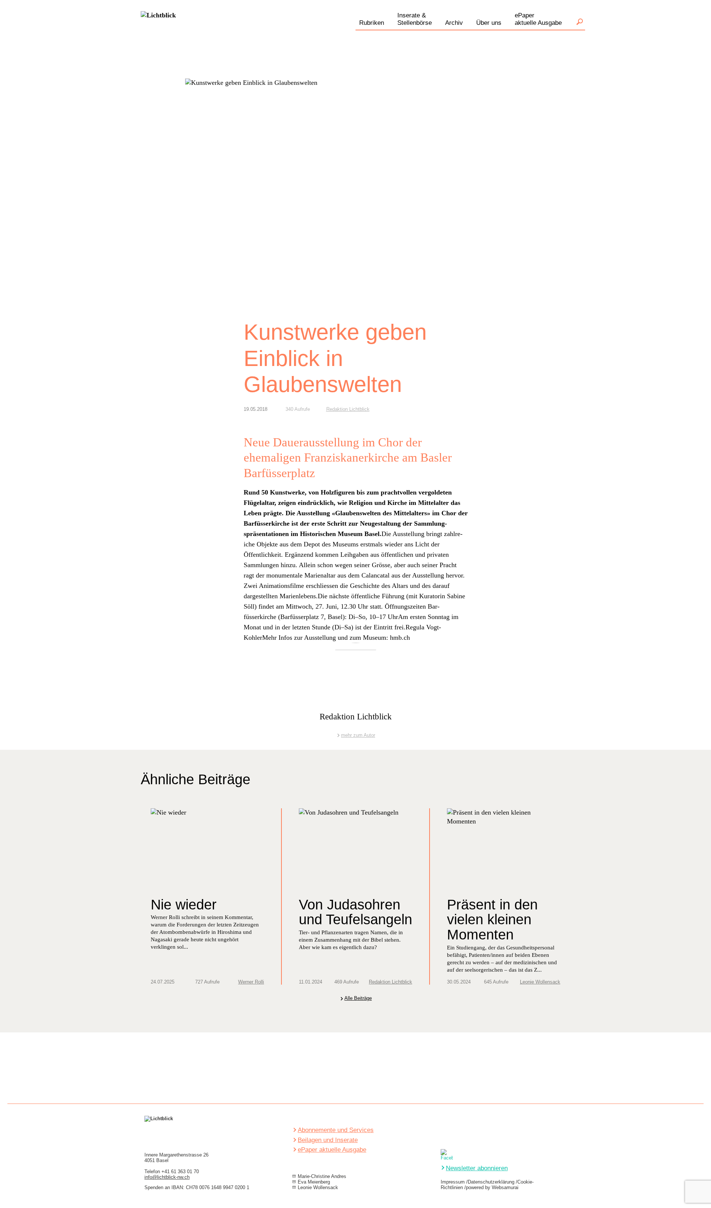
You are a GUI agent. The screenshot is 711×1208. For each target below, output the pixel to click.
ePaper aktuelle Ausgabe (332, 1149)
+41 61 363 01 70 (180, 1171)
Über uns (488, 22)
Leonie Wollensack (540, 982)
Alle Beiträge (358, 998)
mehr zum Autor (358, 735)
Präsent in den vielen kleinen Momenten (492, 920)
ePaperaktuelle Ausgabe (538, 19)
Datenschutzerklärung (491, 1182)
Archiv (454, 22)
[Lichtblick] (158, 31)
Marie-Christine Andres (322, 1176)
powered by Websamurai (492, 1187)
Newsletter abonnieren (477, 1168)
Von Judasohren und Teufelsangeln (355, 912)
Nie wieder (184, 904)
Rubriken (371, 22)
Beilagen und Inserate (328, 1140)
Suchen (579, 22)
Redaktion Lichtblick (348, 409)
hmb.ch (400, 637)
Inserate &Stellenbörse (414, 19)
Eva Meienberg (314, 1182)
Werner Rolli (251, 982)
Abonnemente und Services (336, 1130)
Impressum (453, 1182)
